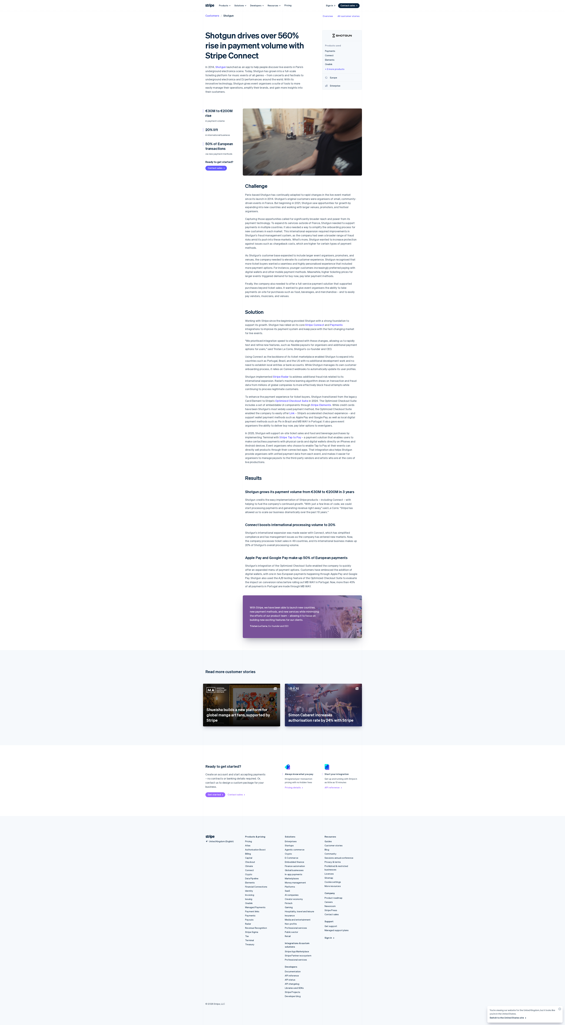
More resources (333, 886)
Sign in (329, 5)
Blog (327, 849)
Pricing (287, 5)
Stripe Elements (321, 405)
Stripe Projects (292, 992)
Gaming (289, 907)
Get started (214, 794)
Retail (288, 936)
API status (290, 979)
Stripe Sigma (251, 932)
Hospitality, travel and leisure (299, 911)
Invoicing (249, 894)
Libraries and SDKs (294, 987)
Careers (329, 901)
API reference (332, 787)
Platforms (290, 886)
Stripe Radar (281, 376)
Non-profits (291, 923)
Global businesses (294, 870)
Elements (250, 882)
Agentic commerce (294, 849)
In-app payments (293, 874)
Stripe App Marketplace (297, 951)
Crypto (248, 874)
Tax (247, 936)
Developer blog (293, 996)
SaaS (287, 890)
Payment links (252, 911)
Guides (328, 841)
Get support (331, 926)
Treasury (249, 944)
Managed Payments (255, 907)
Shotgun (220, 67)
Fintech (288, 903)
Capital (248, 857)
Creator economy (294, 899)
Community (330, 853)
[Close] (559, 1009)
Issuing (248, 899)
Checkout (250, 861)
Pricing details (293, 787)
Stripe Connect (314, 324)
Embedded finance (294, 861)
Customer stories (334, 845)
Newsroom (330, 906)
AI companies (292, 894)
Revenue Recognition (256, 927)
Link (292, 413)
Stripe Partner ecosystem (298, 955)
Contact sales (347, 5)
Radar (248, 923)
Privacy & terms (333, 861)
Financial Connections (256, 886)
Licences (329, 873)
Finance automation (295, 866)
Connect (249, 870)
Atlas (247, 845)
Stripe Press (331, 910)
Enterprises (291, 841)
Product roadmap (333, 897)
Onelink (249, 903)
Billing (248, 853)
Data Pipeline (252, 878)
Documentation (293, 971)
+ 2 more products (334, 69)
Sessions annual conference (339, 857)
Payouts (249, 919)
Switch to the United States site (507, 1017)
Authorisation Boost (255, 849)
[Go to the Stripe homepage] (209, 837)
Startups (289, 845)
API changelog (292, 983)
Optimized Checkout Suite (291, 400)
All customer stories (349, 16)
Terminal (249, 940)
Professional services (296, 927)
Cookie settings (333, 881)
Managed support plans (337, 930)
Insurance (290, 915)
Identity (249, 890)
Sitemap (329, 877)
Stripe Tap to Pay (290, 437)
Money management (295, 882)
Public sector (291, 932)
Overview (328, 16)
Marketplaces (292, 878)
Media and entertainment (298, 919)
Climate (249, 866)
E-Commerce (291, 857)
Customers (212, 15)
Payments (336, 324)
